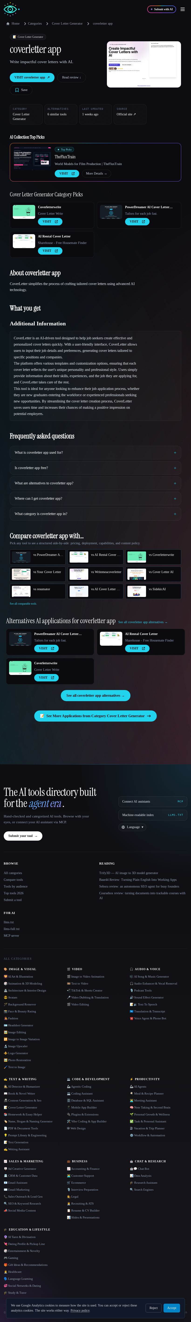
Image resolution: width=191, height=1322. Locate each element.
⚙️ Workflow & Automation (147, 1135)
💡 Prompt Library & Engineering (25, 1135)
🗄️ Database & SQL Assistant (85, 1100)
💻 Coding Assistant (80, 1093)
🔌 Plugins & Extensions (83, 1114)
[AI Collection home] (12, 9)
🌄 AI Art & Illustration (18, 976)
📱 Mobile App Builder (82, 1107)
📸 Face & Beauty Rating (20, 1011)
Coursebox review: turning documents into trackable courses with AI (142, 895)
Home (16, 23)
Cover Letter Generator (67, 23)
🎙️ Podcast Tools (141, 990)
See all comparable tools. (23, 603)
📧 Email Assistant (15, 1182)
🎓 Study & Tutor (15, 1292)
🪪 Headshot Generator (18, 1025)
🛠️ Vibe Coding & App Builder (86, 1121)
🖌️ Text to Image (14, 1067)
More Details (96, 173)
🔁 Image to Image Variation (22, 1039)
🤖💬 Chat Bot (139, 1168)
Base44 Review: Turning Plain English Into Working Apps (138, 879)
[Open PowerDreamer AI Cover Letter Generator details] (111, 212)
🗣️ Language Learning (18, 1278)
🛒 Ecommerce (76, 1182)
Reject (154, 1308)
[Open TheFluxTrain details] (32, 158)
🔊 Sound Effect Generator (147, 997)
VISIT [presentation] (63, 173)
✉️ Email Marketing (17, 1189)
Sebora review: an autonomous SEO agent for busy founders (139, 886)
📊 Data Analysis (140, 1175)
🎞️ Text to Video (77, 983)
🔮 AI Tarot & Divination (20, 1237)
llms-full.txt (12, 929)
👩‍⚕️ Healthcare (13, 1271)
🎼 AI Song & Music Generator (149, 976)
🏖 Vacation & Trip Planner (147, 1128)
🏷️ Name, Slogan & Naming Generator (28, 1121)
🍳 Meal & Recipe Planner (147, 1093)
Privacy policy (80, 1310)
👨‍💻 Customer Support (80, 1175)
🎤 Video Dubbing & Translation (88, 997)
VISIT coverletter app (32, 77)
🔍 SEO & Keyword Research (22, 1203)
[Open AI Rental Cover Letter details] (24, 241)
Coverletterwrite (49, 207)
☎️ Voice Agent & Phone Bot (148, 1018)
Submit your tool (23, 836)
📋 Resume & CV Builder (83, 1210)
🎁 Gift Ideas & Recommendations (26, 1265)
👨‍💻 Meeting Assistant (143, 1100)
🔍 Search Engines (141, 1189)
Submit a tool (13, 900)
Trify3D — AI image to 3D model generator (128, 873)
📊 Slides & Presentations (83, 1217)
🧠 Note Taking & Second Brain (150, 1107)
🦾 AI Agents (138, 1086)
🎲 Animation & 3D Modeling (23, 983)
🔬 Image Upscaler (15, 1046)
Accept (171, 1308)
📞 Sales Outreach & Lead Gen (23, 1196)
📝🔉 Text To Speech (143, 1004)
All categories (13, 873)
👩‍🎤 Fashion (11, 1018)
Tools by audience (15, 886)
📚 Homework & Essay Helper (23, 1114)
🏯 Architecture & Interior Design (25, 990)
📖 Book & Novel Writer (19, 1093)
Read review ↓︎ (71, 77)
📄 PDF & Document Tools (21, 1128)
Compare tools (13, 879)
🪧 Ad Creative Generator (20, 1168)
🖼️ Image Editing (15, 1032)
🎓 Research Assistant (143, 1182)
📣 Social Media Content (20, 1210)
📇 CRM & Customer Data (21, 1175)
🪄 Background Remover (20, 1004)
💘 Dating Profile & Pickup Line (24, 1244)
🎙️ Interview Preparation (82, 1189)
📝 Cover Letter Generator (20, 1107)
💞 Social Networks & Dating (22, 1285)
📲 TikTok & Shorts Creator (84, 990)
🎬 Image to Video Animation (85, 976)
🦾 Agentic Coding (79, 1086)
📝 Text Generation (16, 1142)
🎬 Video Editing (78, 1004)
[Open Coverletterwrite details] (24, 212)
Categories (35, 23)
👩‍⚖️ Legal (72, 1196)
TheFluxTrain (65, 157)
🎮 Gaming (11, 1258)
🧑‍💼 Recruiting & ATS (80, 1203)
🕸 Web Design (76, 1128)
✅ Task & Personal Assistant (148, 1121)
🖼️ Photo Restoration (17, 1060)
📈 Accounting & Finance (83, 1168)
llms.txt (9, 922)
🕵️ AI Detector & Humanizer (22, 1086)
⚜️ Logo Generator (16, 1053)
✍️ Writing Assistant (17, 1149)
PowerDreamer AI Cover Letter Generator (147, 207)
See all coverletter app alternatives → (95, 695)
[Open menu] (182, 9)
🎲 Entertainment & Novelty (22, 1251)
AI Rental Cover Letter (54, 236)
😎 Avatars (10, 997)
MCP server (11, 935)
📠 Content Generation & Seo (22, 1100)
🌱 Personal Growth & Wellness (150, 1114)
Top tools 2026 (14, 893)
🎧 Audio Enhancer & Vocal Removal (153, 983)
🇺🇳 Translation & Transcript (147, 1011)
